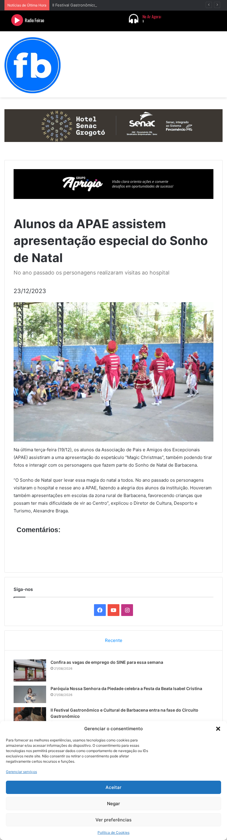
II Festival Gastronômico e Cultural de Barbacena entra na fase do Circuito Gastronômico (133, 5)
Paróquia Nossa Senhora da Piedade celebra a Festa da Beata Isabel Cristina (126, 688)
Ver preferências (113, 820)
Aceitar (113, 787)
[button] (218, 729)
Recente (113, 640)
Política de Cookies (113, 832)
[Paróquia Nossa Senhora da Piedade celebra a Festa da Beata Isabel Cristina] (30, 694)
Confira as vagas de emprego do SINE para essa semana (107, 662)
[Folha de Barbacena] (32, 65)
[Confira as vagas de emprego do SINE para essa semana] (30, 670)
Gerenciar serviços (21, 771)
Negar (113, 803)
